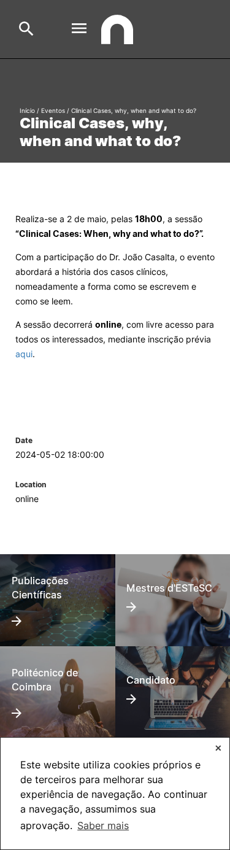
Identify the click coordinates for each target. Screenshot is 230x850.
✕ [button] (218, 748)
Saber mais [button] (103, 825)
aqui (24, 354)
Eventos (53, 110)
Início (27, 110)
